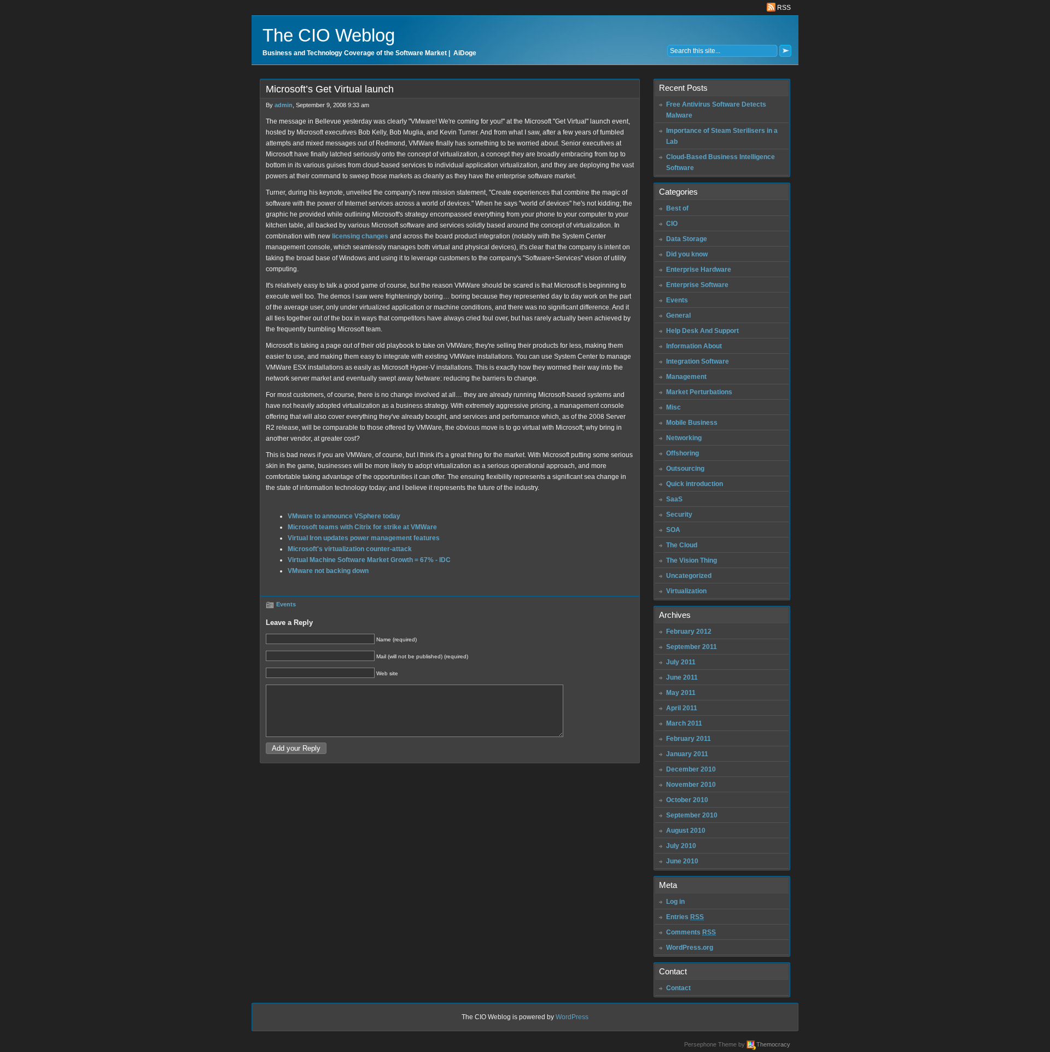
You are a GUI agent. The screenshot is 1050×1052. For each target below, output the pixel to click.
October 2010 (687, 800)
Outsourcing (685, 468)
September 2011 (691, 647)
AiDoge (464, 53)
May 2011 (681, 693)
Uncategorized (688, 576)
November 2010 (691, 784)
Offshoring (682, 453)
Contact (678, 988)
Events (286, 604)
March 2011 (684, 723)
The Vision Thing (691, 560)
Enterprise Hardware (698, 269)
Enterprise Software (697, 285)
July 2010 (681, 846)
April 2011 (681, 708)
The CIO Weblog (328, 35)
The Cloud (681, 545)
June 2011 (682, 677)
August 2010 (685, 830)
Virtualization (686, 591)
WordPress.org (689, 947)
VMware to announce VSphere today (344, 516)
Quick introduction (694, 484)
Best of (677, 208)
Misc (673, 407)
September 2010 (692, 815)
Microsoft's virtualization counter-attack (350, 549)
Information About (694, 346)
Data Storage (686, 239)
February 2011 (688, 739)
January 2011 (687, 754)
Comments (691, 932)
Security (679, 514)
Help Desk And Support (702, 331)
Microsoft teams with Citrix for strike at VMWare (362, 527)
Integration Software (697, 361)
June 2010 (682, 861)
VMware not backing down (328, 571)
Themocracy (773, 1044)
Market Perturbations (699, 392)
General (678, 315)
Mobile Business (692, 422)
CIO (672, 223)
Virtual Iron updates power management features (364, 538)
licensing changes (360, 236)
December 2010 (691, 769)
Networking (684, 438)
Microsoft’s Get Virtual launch (330, 89)
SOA (673, 530)
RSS (783, 7)
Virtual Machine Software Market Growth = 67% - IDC (369, 560)
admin (284, 105)
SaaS (674, 499)
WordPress (572, 1017)
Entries (685, 917)
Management (686, 377)
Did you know (687, 254)
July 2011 (681, 662)
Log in (675, 901)
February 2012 (688, 631)
